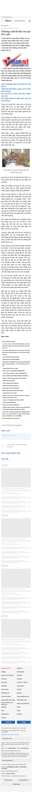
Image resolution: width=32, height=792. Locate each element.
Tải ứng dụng (8, 780)
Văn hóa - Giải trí (22, 682)
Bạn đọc (6, 25)
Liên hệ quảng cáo (7, 760)
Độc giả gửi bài (23, 780)
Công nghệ (20, 686)
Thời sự (3, 672)
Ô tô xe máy (4, 689)
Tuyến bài (8, 722)
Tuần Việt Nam (6, 696)
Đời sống (4, 682)
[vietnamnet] (8, 22)
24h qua (3, 717)
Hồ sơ (18, 707)
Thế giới (19, 679)
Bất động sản (5, 693)
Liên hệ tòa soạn (7, 738)
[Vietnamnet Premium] (5, 669)
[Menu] (2, 21)
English (3, 707)
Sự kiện (24, 722)
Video (19, 710)
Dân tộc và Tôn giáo (7, 675)
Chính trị (19, 668)
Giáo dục (4, 679)
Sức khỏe (4, 686)
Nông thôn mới (21, 700)
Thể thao (19, 675)
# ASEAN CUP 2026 (19, 21)
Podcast (19, 714)
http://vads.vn (10, 773)
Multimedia (5, 714)
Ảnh (2, 710)
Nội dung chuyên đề (23, 703)
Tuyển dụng (16, 784)
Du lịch (19, 689)
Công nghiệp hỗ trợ (23, 696)
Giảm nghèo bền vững (8, 700)
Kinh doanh (20, 672)
